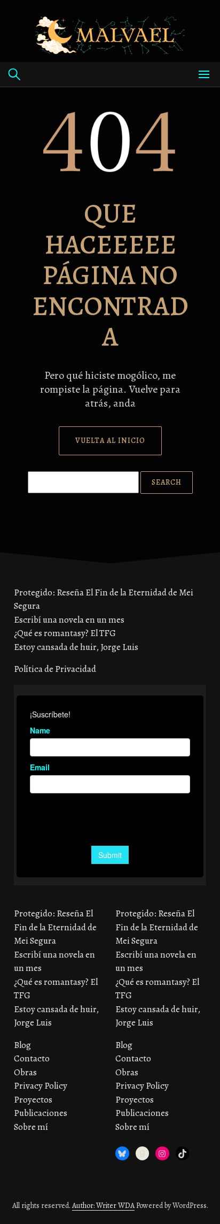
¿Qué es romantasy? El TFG (65, 633)
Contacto (32, 1058)
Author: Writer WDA (103, 1205)
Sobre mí (31, 1127)
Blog (22, 1045)
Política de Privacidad (55, 669)
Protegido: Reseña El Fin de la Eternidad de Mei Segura (55, 927)
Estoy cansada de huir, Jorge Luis (76, 647)
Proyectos (33, 1099)
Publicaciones (40, 1113)
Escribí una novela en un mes (69, 620)
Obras (25, 1072)
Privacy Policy (40, 1086)
